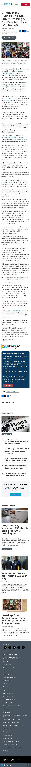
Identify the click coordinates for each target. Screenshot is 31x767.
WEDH (4, 656)
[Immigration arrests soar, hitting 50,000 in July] (15, 563)
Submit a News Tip (8, 693)
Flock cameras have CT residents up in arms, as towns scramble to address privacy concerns (16, 466)
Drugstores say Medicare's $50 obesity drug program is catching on (15, 529)
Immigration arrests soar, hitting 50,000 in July (14, 576)
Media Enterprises (7, 680)
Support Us (6, 690)
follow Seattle (15, 75)
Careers (5, 683)
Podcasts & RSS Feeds (9, 699)
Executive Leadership (8, 668)
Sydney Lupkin (5, 537)
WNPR (10, 657)
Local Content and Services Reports (12, 747)
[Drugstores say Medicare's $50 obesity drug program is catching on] (15, 515)
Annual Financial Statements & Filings (13, 725)
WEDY (15, 656)
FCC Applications (7, 735)
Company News (7, 664)
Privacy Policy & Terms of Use (11, 722)
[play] (2, 765)
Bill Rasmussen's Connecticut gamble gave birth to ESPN (15, 474)
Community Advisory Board (10, 677)
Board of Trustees (7, 674)
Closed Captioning (8, 732)
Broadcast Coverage (8, 728)
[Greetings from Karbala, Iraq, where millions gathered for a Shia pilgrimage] (15, 605)
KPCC (14, 340)
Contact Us (6, 687)
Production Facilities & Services (11, 744)
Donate (26, 4)
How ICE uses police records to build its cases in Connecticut (16, 459)
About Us (5, 661)
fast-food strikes (8, 100)
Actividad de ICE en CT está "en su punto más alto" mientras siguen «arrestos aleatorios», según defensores (17, 451)
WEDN (8, 656)
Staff (4, 671)
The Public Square (7, 751)
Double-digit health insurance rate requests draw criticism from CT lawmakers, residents (17, 441)
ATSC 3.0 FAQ (15, 658)
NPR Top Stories (12, 391)
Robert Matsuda (17, 311)
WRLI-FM (18, 657)
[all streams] (29, 765)
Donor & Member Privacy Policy (11, 719)
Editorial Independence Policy (11, 741)
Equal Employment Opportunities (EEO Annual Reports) (15, 716)
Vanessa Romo (5, 582)
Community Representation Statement (13, 706)
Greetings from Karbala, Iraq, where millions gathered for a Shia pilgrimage (15, 619)
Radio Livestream (7, 702)
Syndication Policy (8, 738)
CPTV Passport (7, 712)
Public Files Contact (7, 658)
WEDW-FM (5, 657)
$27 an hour (13, 274)
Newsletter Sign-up (8, 696)
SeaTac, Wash (18, 139)
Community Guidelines (9, 709)
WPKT (13, 657)
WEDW (12, 656)
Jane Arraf (4, 626)
